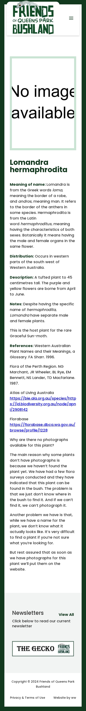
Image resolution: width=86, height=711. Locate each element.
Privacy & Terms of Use (27, 698)
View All (66, 614)
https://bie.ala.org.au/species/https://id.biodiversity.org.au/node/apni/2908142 (43, 404)
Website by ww (64, 698)
